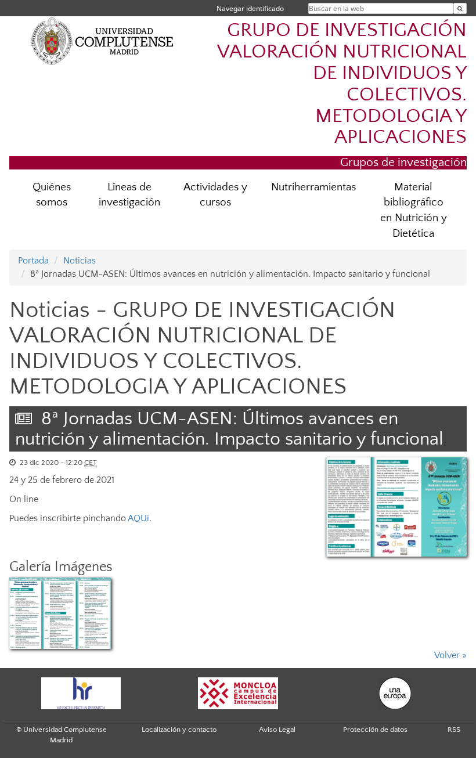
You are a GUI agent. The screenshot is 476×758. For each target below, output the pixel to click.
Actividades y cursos (215, 195)
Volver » (450, 655)
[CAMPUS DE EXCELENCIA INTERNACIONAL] (238, 693)
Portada (33, 260)
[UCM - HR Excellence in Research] (80, 693)
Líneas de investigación (129, 195)
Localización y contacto (179, 729)
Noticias (79, 260)
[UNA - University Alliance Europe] (394, 693)
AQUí (138, 518)
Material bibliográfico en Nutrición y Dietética (413, 210)
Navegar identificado (250, 8)
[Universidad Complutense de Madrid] (102, 40)
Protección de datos (375, 729)
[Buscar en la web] (460, 8)
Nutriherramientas (313, 187)
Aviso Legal (277, 729)
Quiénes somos (52, 195)
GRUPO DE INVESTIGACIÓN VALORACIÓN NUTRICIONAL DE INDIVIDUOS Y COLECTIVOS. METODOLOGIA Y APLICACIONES (342, 84)
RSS (454, 729)
